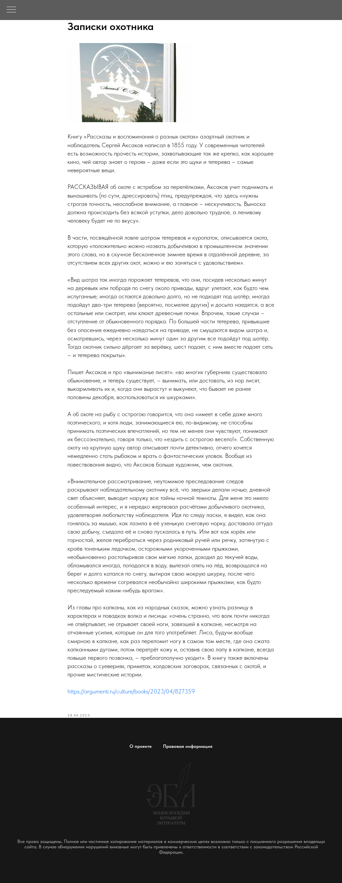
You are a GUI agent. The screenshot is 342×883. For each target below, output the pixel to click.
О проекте (141, 746)
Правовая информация (187, 746)
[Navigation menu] (11, 10)
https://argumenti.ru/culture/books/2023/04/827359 (131, 691)
